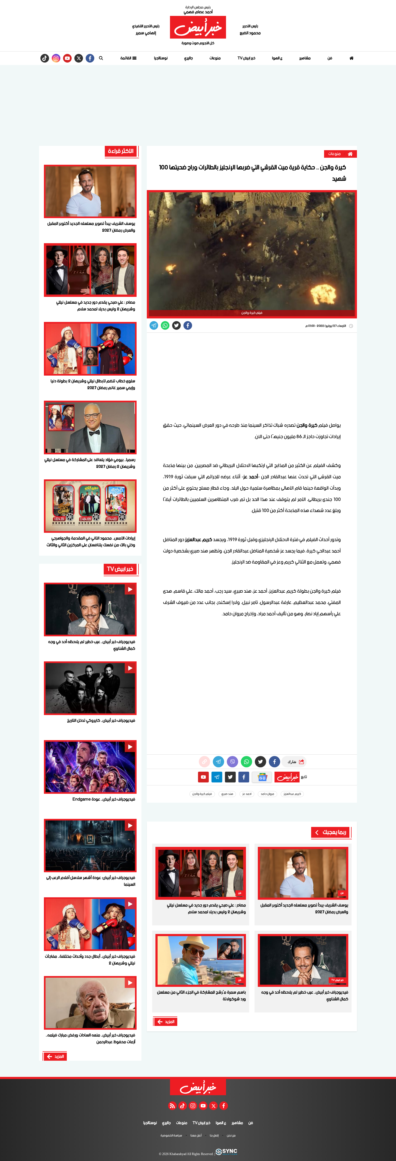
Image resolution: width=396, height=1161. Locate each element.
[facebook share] (187, 325)
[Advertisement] (198, 105)
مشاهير (305, 58)
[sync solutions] (226, 1154)
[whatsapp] (204, 761)
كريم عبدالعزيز (292, 794)
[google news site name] (262, 777)
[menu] (101, 58)
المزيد (169, 1022)
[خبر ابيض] (198, 27)
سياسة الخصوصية (171, 1136)
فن (330, 58)
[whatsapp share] (165, 325)
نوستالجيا (161, 58)
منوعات (215, 58)
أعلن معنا (196, 1136)
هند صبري (227, 794)
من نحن (231, 1136)
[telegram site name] (216, 777)
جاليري (188, 58)
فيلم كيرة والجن (202, 794)
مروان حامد (267, 794)
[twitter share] (176, 325)
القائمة (126, 58)
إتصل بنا (214, 1136)
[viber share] (154, 325)
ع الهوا (277, 58)
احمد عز (246, 794)
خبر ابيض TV (246, 58)
